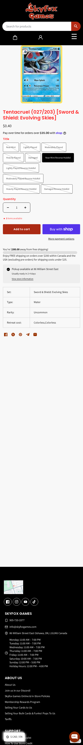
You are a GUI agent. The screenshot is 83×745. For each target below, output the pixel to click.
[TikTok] (34, 602)
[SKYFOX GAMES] (41, 11)
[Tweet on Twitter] (13, 334)
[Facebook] (8, 602)
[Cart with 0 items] (15, 37)
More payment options (61, 238)
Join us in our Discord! (17, 690)
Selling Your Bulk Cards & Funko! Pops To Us (30, 713)
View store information (22, 278)
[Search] (76, 26)
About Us (10, 684)
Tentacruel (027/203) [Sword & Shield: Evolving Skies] (41, 115)
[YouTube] (25, 602)
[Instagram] (16, 602)
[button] (15, 37)
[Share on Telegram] (28, 334)
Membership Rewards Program (22, 702)
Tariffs (8, 719)
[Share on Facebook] (6, 334)
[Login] (40, 37)
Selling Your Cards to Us (18, 707)
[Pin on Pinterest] (20, 334)
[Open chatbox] (74, 736)
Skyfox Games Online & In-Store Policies (27, 696)
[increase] (25, 207)
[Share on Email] (35, 334)
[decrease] (8, 207)
